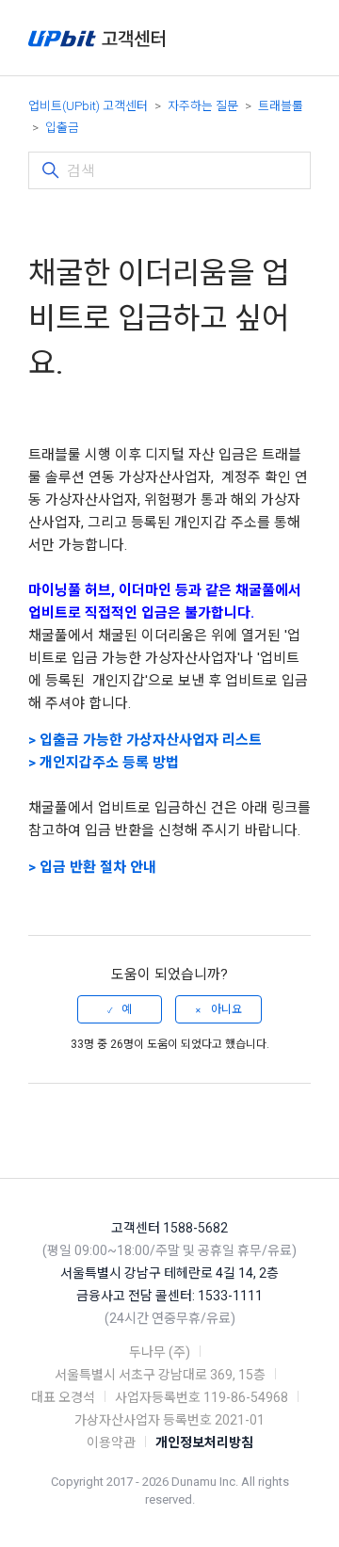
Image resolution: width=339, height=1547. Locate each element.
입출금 (62, 128)
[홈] (96, 38)
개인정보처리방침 (204, 1442)
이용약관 (111, 1442)
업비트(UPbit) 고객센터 (88, 106)
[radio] (119, 1009)
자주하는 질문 (203, 106)
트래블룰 (280, 106)
